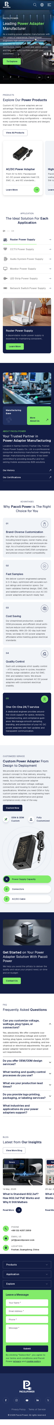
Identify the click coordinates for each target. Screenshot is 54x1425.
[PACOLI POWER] (6, 5)
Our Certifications (12, 477)
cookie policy (33, 1361)
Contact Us (12, 980)
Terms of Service (37, 1409)
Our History (9, 470)
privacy (17, 1361)
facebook (6, 1400)
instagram (17, 1400)
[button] (40, 77)
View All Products (15, 132)
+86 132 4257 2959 (21, 1230)
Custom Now (12, 808)
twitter (48, 1400)
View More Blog (14, 1150)
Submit (27, 1348)
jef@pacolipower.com (22, 1240)
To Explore (11, 61)
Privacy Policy (19, 1409)
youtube (27, 1400)
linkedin (37, 1400)
